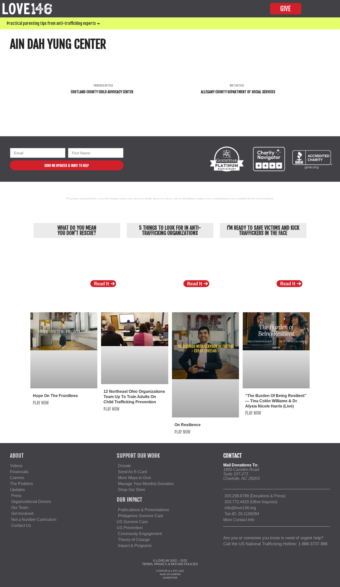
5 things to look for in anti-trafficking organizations (170, 230)
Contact (232, 455)
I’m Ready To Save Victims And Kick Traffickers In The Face (263, 230)
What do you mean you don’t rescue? (76, 230)
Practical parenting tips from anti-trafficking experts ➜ (53, 23)
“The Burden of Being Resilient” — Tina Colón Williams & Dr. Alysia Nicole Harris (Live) (275, 401)
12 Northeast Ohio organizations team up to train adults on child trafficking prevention (134, 396)
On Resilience (187, 425)
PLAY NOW (41, 403)
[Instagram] (148, 159)
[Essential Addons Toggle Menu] (326, 8)
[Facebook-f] (138, 159)
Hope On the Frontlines (55, 396)
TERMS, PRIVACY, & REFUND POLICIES (170, 564)
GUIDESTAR (170, 577)
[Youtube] (159, 159)
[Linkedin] (169, 159)
